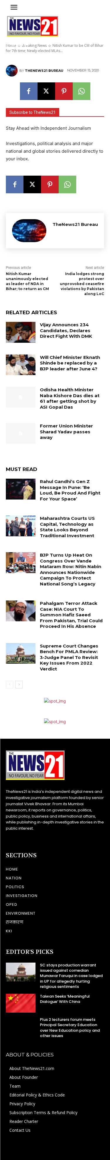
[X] (46, 91)
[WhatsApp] (81, 91)
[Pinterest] (64, 91)
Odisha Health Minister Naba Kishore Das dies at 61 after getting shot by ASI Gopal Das (69, 398)
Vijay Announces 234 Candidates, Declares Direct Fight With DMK (66, 330)
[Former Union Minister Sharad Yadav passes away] (20, 433)
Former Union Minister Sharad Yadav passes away (66, 431)
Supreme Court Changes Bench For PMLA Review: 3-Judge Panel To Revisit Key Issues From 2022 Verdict (69, 657)
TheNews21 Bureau (44, 71)
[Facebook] (29, 91)
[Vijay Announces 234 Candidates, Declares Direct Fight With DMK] (20, 332)
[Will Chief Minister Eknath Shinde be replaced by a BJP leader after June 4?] (20, 365)
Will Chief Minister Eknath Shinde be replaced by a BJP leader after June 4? (70, 363)
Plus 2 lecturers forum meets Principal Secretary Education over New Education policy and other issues (70, 1027)
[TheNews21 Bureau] (12, 70)
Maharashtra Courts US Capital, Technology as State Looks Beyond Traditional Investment (67, 526)
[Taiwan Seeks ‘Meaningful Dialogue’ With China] (20, 1003)
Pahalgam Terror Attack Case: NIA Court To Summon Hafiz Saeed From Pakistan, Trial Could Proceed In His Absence (71, 614)
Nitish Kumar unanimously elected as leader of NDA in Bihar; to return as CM (27, 281)
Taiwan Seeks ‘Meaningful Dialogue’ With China (65, 998)
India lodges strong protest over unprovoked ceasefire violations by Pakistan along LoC (82, 284)
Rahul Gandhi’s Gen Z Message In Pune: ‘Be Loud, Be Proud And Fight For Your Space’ (70, 490)
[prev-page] (9, 684)
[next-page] (19, 684)
